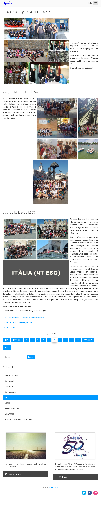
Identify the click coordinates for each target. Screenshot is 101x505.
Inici (6, 340)
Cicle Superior (10, 392)
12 (78, 340)
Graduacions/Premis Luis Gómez (18, 419)
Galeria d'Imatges (12, 408)
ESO (6, 397)
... (32, 340)
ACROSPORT (9, 327)
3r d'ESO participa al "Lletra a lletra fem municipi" (24, 318)
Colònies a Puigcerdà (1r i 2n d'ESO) (28, 11)
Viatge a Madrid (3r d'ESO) (21, 91)
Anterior (17, 340)
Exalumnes (9, 414)
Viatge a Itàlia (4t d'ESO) (19, 212)
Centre (7, 403)
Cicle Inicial (9, 381)
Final (7, 347)
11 (72, 340)
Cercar (31, 357)
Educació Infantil (11, 375)
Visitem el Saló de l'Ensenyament (18, 323)
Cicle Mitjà (9, 386)
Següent (88, 340)
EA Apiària (53, 487)
